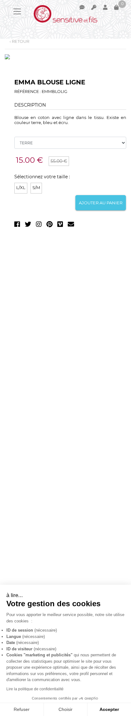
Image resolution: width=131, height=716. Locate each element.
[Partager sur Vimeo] (60, 225)
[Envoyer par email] (71, 225)
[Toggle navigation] (17, 11)
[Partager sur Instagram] (39, 225)
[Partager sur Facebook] (17, 225)
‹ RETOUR (19, 41)
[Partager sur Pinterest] (49, 225)
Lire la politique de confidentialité (35, 689)
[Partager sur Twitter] (28, 225)
